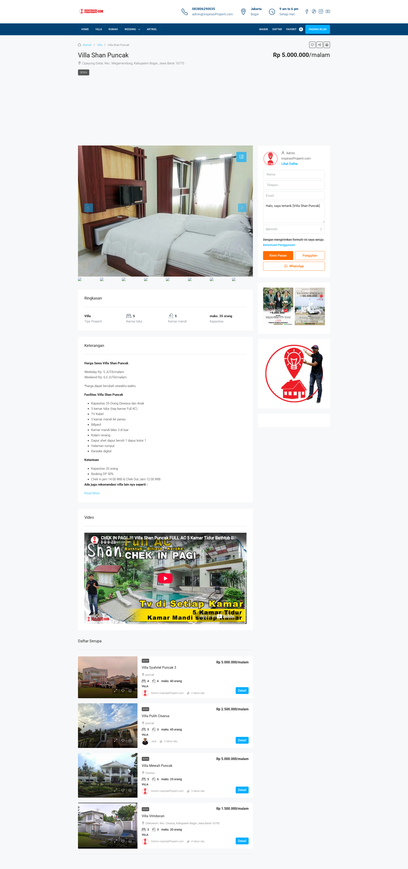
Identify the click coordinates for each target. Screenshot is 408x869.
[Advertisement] (204, 107)
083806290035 (203, 9)
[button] (312, 45)
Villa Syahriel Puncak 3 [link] (159, 668)
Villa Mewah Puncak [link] (157, 766)
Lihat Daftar (289, 164)
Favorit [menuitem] (294, 29)
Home (85, 29)
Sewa (83, 72)
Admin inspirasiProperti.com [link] (167, 693)
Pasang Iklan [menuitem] (318, 29)
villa (98, 29)
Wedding (130, 29)
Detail (242, 690)
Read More (92, 493)
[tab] (241, 157)
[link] (107, 677)
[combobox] (294, 229)
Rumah (113, 29)
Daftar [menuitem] (277, 29)
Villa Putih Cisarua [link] (155, 716)
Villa (99, 45)
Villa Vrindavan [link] (153, 816)
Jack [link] (153, 741)
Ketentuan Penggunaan (279, 245)
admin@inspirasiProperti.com (212, 14)
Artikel (152, 29)
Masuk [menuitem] (263, 29)
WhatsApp (296, 266)
